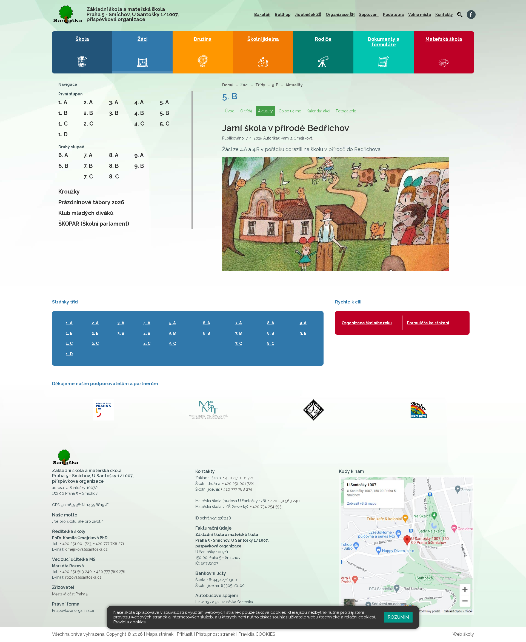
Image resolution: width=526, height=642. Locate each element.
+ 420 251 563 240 (76, 571)
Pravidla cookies (129, 622)
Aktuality (294, 85)
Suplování (369, 14)
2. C (88, 123)
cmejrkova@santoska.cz (86, 549)
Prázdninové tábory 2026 (91, 202)
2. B (88, 113)
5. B (164, 113)
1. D (63, 134)
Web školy (463, 634)
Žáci (244, 85)
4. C (139, 123)
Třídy (260, 85)
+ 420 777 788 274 (236, 489)
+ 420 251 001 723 (75, 543)
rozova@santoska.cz (83, 577)
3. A (113, 102)
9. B (139, 166)
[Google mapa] (406, 545)
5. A (164, 102)
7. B (88, 166)
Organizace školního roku (367, 322)
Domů (227, 85)
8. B (114, 166)
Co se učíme (290, 111)
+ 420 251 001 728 (238, 483)
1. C (63, 123)
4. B (139, 113)
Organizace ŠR (340, 14)
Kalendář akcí (318, 111)
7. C (88, 176)
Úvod (230, 111)
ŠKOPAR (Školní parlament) (93, 223)
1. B (62, 113)
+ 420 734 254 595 (265, 506)
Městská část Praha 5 (70, 594)
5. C (164, 123)
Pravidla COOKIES (256, 634)
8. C (114, 176)
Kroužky (69, 191)
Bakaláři (262, 14)
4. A (139, 102)
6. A (63, 155)
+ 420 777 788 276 (109, 571)
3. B (113, 113)
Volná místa (419, 14)
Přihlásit (185, 634)
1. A (62, 102)
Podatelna (393, 14)
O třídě (246, 111)
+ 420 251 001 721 (238, 478)
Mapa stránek (159, 634)
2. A (88, 102)
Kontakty (444, 14)
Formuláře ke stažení (428, 322)
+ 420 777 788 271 (108, 543)
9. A (139, 155)
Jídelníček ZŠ (308, 14)
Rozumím (398, 617)
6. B (63, 166)
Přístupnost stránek (215, 634)
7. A (88, 155)
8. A (113, 155)
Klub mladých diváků (85, 213)
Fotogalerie (346, 111)
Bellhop (282, 14)
